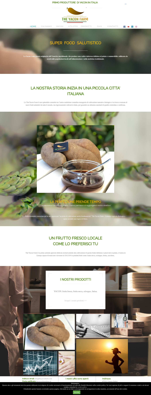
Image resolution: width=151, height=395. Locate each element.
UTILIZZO (73, 26)
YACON (59, 26)
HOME (33, 26)
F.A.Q (99, 26)
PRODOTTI (86, 26)
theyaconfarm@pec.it (43, 381)
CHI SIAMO (46, 26)
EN (126, 4)
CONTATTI (112, 26)
